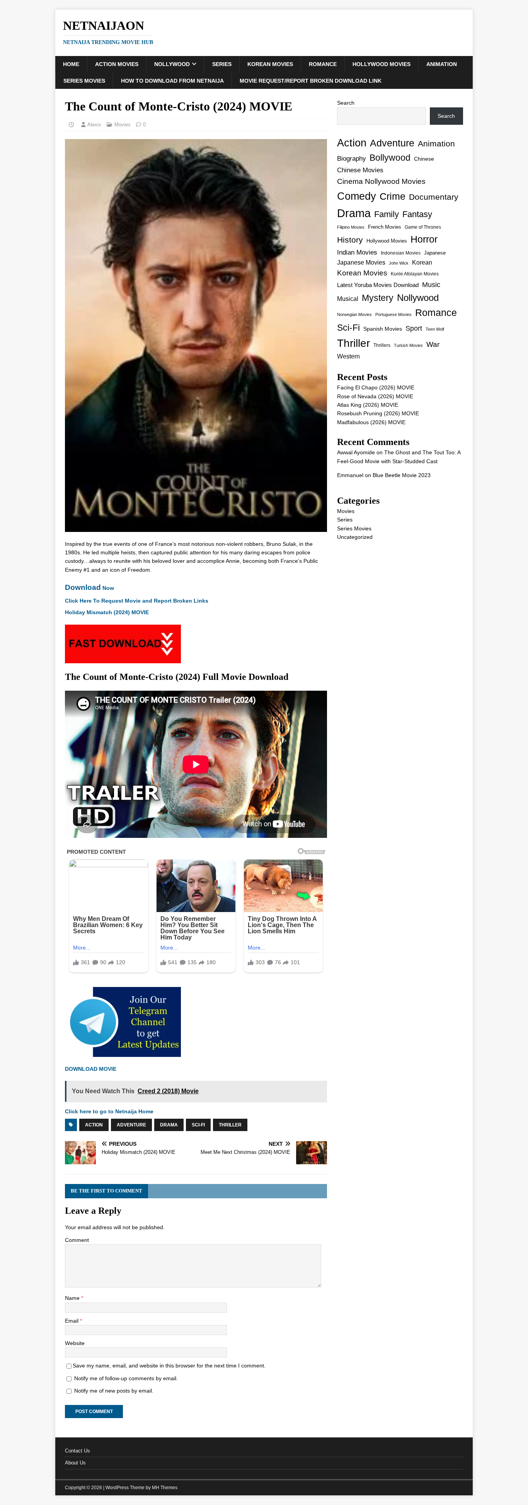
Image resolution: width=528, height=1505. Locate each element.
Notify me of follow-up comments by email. (126, 1378)
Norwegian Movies (354, 314)
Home (71, 64)
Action (94, 1125)
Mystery (377, 298)
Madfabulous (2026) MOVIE (371, 422)
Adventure (131, 1125)
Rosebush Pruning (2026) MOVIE (378, 413)
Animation (441, 64)
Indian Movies (357, 252)
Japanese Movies (361, 262)
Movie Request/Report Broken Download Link (311, 81)
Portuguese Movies (393, 314)
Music (431, 285)
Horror (424, 239)
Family (386, 214)
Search (345, 103)
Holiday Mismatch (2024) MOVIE (107, 612)
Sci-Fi (198, 1125)
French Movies (384, 227)
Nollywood (172, 64)
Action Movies (116, 64)
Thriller (230, 1125)
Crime (392, 196)
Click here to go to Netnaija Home (109, 1111)
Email (72, 1321)
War (432, 344)
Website (75, 1343)
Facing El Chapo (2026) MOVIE (375, 387)
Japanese (435, 253)
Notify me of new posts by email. (113, 1391)
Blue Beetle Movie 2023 (402, 475)
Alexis (94, 124)
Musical (347, 299)
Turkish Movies (408, 345)
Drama (169, 1125)
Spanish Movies (382, 329)
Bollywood (390, 158)
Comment (77, 1240)
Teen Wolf (435, 329)
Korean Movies (270, 64)
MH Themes (164, 1487)
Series (222, 64)
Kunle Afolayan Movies (415, 274)
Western (348, 356)
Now (89, 588)
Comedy (356, 196)
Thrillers (381, 345)
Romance (323, 64)
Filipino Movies (350, 227)
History (350, 239)
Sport (413, 328)
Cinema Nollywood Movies (381, 181)
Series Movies (84, 81)
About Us (75, 1463)
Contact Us (77, 1451)
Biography (351, 158)
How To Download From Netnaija (172, 81)
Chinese (424, 159)
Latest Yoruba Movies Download (378, 285)
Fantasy (417, 214)
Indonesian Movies (401, 253)
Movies (122, 124)
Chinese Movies (360, 170)
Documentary (433, 196)
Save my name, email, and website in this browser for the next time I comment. (169, 1365)
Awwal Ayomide (356, 452)
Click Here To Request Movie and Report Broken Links (136, 601)
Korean (422, 262)
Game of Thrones (423, 227)
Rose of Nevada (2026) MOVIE (375, 396)
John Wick (399, 263)
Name (73, 1298)
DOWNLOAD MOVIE (91, 1069)
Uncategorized (355, 537)
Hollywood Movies (381, 64)
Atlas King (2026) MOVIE (367, 405)
